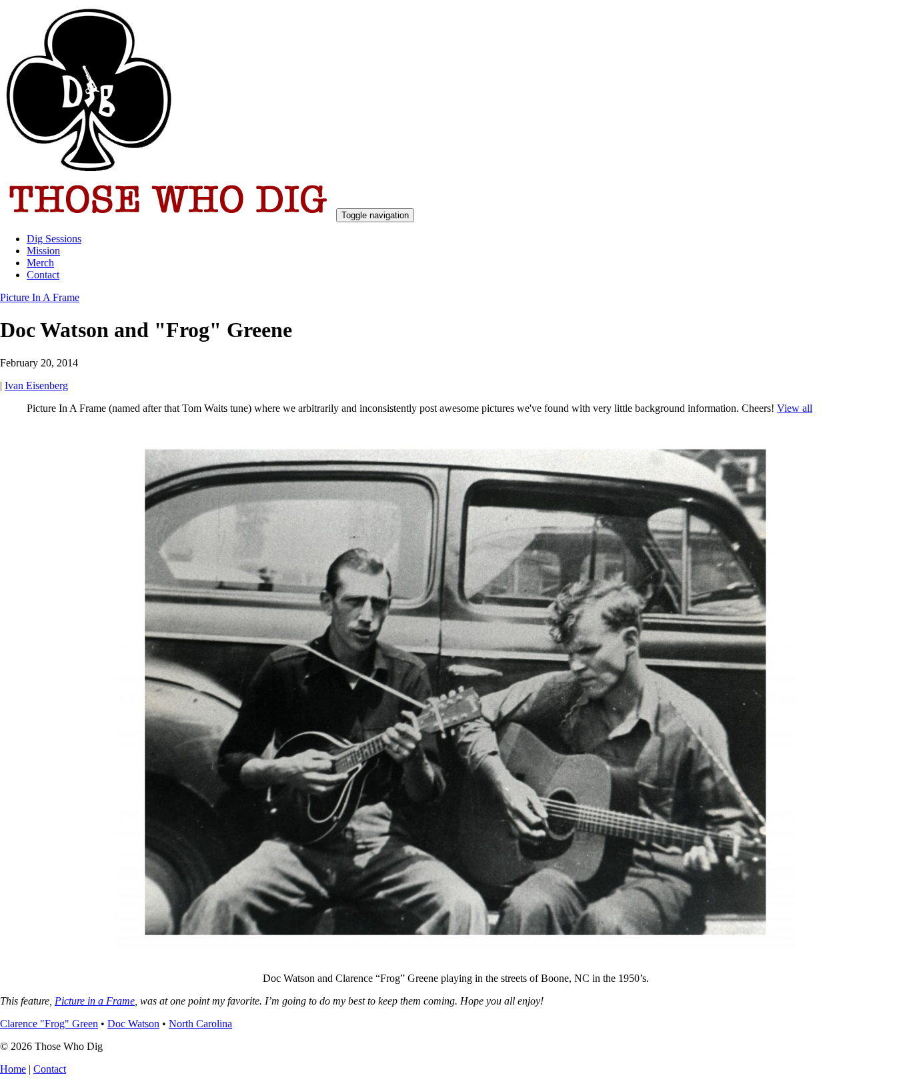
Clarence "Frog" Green (49, 1023)
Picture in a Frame (95, 1001)
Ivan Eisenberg (36, 385)
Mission (43, 250)
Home (13, 1069)
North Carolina (200, 1023)
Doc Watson (133, 1023)
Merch (40, 262)
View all (794, 408)
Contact (43, 274)
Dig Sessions (54, 238)
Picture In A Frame (39, 297)
